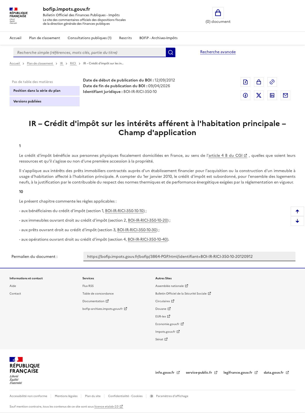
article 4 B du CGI (225, 155)
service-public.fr (199, 372)
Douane (160, 309)
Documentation (93, 301)
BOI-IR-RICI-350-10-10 (124, 211)
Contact (15, 293)
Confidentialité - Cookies (125, 396)
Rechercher (170, 52)
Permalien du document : (34, 256)
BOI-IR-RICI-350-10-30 (136, 230)
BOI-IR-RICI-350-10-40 (147, 239)
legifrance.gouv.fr (238, 372)
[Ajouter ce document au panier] (259, 82)
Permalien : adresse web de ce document (272, 82)
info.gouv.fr (165, 372)
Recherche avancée (218, 52)
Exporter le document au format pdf (245, 82)
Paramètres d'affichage (171, 396)
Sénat (159, 339)
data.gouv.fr (274, 372)
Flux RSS (88, 286)
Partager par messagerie (285, 95)
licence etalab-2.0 (106, 406)
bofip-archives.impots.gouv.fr (102, 309)
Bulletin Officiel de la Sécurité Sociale (181, 293)
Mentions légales (66, 396)
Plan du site (93, 396)
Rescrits (125, 38)
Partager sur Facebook (245, 95)
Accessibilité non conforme (29, 396)
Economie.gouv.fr (167, 324)
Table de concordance (98, 293)
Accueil (15, 38)
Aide (13, 286)
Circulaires (162, 301)
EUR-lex (160, 316)
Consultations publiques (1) (90, 38)
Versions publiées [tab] (27, 101)
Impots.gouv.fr (165, 332)
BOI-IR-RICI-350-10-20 (147, 220)
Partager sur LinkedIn (272, 95)
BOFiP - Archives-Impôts (158, 38)
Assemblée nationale (169, 286)
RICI (73, 63)
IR (62, 63)
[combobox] (89, 52)
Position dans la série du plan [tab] (37, 90)
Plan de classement (44, 38)
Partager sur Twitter (259, 95)
